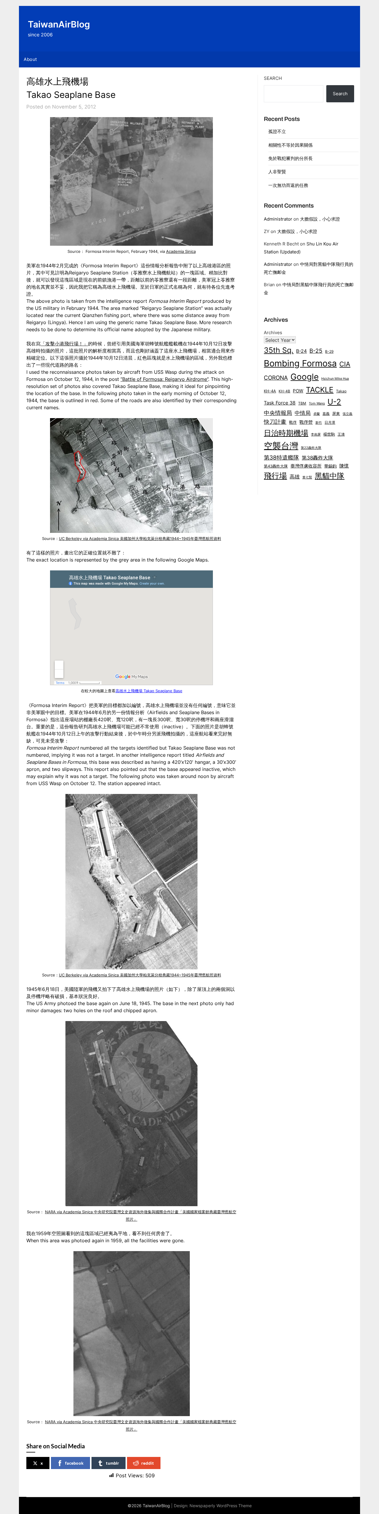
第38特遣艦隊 (281, 457)
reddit (147, 1463)
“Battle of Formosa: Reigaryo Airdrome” (164, 379)
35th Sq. (278, 350)
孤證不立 (277, 131)
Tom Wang (317, 403)
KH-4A (270, 391)
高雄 (295, 477)
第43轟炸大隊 (276, 466)
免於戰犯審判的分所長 (290, 158)
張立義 (347, 414)
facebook (74, 1463)
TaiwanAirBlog (59, 24)
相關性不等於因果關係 (290, 145)
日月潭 (330, 422)
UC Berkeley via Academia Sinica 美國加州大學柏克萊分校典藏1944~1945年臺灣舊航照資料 (140, 538)
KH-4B (284, 391)
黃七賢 (307, 477)
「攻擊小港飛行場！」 (64, 344)
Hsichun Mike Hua (335, 378)
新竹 (318, 423)
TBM (302, 403)
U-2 (334, 401)
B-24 (301, 351)
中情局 (303, 413)
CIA (344, 364)
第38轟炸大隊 (317, 457)
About (30, 59)
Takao (341, 391)
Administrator (278, 219)
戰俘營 (306, 422)
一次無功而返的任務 (288, 185)
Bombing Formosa (300, 363)
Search (273, 78)
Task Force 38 (280, 403)
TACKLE (319, 389)
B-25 (315, 350)
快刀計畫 (275, 421)
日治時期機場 (286, 432)
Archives (273, 332)
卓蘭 (316, 414)
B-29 (329, 351)
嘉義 (326, 414)
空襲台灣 (281, 446)
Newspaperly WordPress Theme (221, 1505)
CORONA (276, 377)
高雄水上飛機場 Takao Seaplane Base (148, 691)
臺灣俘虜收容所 (306, 466)
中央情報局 (278, 413)
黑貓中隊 (329, 475)
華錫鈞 (330, 465)
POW (298, 391)
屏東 (336, 413)
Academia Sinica (181, 251)
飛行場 (275, 475)
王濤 (341, 434)
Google (304, 377)
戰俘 (293, 422)
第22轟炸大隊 (311, 448)
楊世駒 (329, 434)
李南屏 (316, 434)
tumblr (112, 1463)
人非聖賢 (277, 171)
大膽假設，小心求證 (320, 219)
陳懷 (344, 466)
